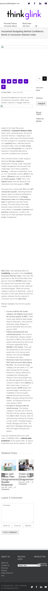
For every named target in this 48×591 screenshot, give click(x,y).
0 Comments (23, 483)
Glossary (4, 568)
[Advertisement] (24, 245)
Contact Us (5, 565)
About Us (4, 563)
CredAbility (5, 273)
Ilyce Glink (7, 92)
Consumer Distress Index (22, 131)
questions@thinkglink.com (10, 3)
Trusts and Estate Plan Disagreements (24, 477)
